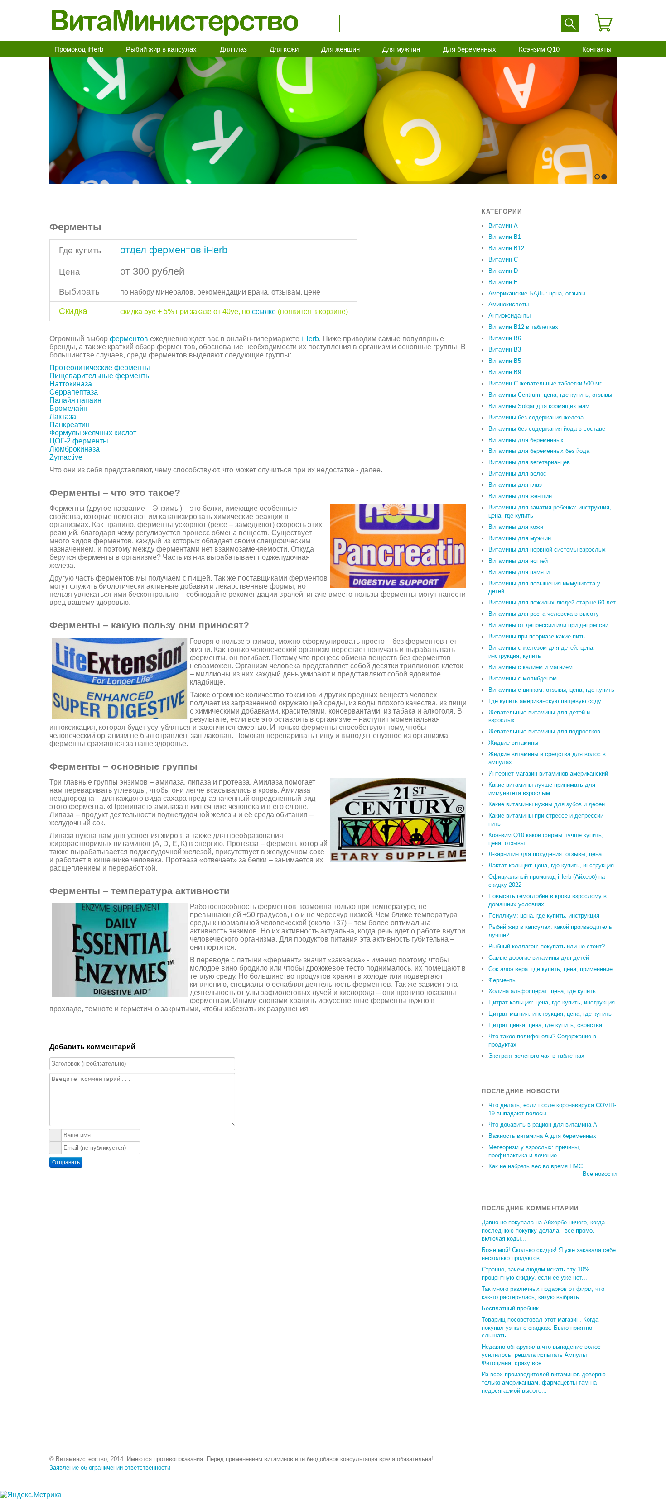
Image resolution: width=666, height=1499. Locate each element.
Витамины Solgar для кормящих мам (538, 406)
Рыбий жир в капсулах (161, 49)
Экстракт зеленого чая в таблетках (536, 1055)
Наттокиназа (70, 384)
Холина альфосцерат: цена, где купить (542, 991)
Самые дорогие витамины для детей (538, 957)
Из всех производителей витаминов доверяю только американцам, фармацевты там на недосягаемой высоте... (544, 1382)
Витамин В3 (504, 349)
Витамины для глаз (515, 484)
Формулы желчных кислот (92, 433)
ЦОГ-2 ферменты (78, 441)
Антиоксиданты (509, 315)
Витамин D (503, 270)
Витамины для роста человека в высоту (543, 613)
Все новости (600, 1174)
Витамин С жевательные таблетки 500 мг (545, 383)
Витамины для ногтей (518, 560)
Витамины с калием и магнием (530, 667)
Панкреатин (69, 424)
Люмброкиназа (74, 449)
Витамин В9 (504, 372)
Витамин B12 (506, 248)
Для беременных (469, 49)
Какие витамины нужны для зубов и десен (546, 804)
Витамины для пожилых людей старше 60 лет (552, 602)
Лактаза (62, 416)
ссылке (264, 311)
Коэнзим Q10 (539, 49)
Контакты (597, 49)
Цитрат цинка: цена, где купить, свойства (545, 1025)
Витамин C (503, 259)
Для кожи (284, 49)
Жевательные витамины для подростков (544, 731)
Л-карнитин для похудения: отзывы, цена (545, 854)
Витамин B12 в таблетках (523, 327)
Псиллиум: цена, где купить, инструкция (543, 915)
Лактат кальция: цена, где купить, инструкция (551, 865)
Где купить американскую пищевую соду (544, 701)
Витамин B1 (504, 236)
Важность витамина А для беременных (542, 1136)
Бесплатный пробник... (513, 1308)
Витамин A (503, 225)
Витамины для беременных (526, 440)
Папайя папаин (75, 400)
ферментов (129, 339)
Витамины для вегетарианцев (529, 462)
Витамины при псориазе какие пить (536, 636)
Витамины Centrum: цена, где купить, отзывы (550, 394)
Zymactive (65, 457)
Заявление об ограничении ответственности (109, 1467)
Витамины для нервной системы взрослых (547, 549)
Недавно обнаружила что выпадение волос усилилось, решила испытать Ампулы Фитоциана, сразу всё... (541, 1354)
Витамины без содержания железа (536, 417)
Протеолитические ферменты (99, 367)
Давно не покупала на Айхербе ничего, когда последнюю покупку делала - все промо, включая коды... (543, 1230)
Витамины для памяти (519, 572)
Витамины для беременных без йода (538, 450)
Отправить (66, 1162)
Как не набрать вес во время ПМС (535, 1166)
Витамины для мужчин (519, 538)
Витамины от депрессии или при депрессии (548, 625)
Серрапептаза (73, 392)
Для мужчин (401, 49)
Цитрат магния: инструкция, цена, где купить (550, 1013)
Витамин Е (503, 282)
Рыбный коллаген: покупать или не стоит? (546, 946)
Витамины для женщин (520, 496)
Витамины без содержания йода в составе (546, 428)
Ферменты (502, 980)
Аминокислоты (508, 304)
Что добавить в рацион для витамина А (542, 1124)
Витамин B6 (504, 338)
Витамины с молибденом (522, 678)
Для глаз (233, 49)
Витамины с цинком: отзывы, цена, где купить (551, 689)
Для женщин (340, 49)
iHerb (310, 339)
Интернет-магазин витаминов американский (548, 773)
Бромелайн (68, 408)
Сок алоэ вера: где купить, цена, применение (550, 969)
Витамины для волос (517, 473)
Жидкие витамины (513, 742)
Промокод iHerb (78, 49)
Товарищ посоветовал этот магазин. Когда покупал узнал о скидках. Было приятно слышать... (540, 1327)
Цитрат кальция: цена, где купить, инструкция (551, 1002)
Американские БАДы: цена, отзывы (536, 293)
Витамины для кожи (515, 526)
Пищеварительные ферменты (100, 376)
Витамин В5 (504, 360)
